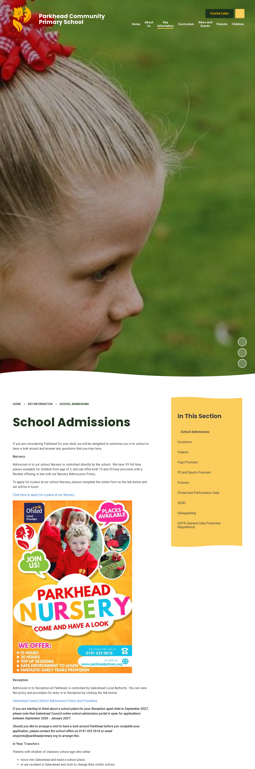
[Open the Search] (239, 13)
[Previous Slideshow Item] (242, 352)
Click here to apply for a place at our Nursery (43, 495)
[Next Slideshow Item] (242, 341)
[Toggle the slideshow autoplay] (242, 363)
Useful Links (219, 13)
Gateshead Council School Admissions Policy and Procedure (55, 701)
